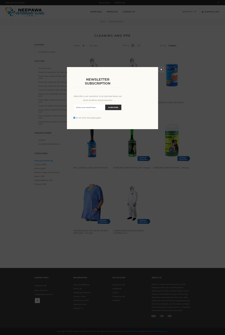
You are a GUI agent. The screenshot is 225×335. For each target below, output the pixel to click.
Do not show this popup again (88, 118)
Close (161, 69)
